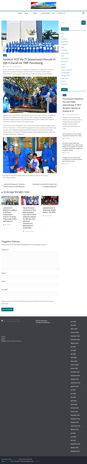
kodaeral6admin (18, 66)
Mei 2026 (73, 325)
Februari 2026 (75, 332)
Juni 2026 (73, 321)
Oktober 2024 (75, 379)
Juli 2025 (73, 347)
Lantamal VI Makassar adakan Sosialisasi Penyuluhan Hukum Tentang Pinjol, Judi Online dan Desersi (10, 214)
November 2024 (75, 375)
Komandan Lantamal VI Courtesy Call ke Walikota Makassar (44, 185)
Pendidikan (64, 50)
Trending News (65, 75)
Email (3, 281)
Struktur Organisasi (66, 70)
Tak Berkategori (65, 73)
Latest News (64, 42)
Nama (3, 273)
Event (62, 33)
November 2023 (75, 419)
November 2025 (75, 339)
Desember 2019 (75, 451)
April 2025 (73, 357)
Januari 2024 (74, 411)
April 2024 (73, 401)
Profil (26, 13)
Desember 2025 (75, 336)
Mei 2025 (73, 354)
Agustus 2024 (74, 386)
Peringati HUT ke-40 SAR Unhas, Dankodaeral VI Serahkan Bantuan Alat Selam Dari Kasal (72, 159)
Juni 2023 (73, 437)
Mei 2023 (73, 440)
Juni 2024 (73, 393)
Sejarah (63, 64)
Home (20, 13)
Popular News (65, 53)
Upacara (63, 81)
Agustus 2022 (74, 447)
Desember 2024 (75, 372)
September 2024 (75, 383)
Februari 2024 (75, 408)
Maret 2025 (74, 361)
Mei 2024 (73, 397)
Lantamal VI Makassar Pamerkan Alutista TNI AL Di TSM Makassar (14, 185)
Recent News (64, 58)
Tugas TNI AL (64, 78)
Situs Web (4, 290)
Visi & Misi (64, 84)
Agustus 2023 (74, 429)
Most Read (64, 44)
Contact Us (61, 13)
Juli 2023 (73, 433)
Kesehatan (64, 39)
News (34, 13)
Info (53, 13)
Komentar (5, 250)
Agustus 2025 (74, 343)
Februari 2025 (75, 365)
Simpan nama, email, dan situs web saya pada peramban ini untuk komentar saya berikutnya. (27, 302)
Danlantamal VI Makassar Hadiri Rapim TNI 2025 (49, 210)
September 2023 (75, 426)
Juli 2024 (73, 390)
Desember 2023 (75, 415)
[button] (29, 13)
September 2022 (75, 444)
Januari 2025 (74, 368)
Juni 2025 (73, 350)
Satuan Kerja (45, 13)
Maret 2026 (74, 329)
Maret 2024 (74, 404)
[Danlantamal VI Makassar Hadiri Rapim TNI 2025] (50, 197)
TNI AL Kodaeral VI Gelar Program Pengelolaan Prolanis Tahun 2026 (72, 134)
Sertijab (63, 67)
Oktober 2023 (75, 422)
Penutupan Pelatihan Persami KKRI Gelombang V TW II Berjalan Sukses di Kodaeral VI (73, 104)
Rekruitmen (64, 61)
